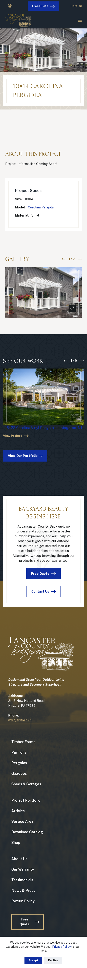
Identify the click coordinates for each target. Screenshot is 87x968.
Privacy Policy (61, 946)
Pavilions (18, 752)
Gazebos (19, 773)
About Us (19, 859)
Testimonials (22, 880)
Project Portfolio (25, 800)
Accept (33, 960)
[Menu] (80, 20)
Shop (15, 842)
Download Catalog (27, 832)
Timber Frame (23, 742)
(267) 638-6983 (20, 720)
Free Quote (40, 6)
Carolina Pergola (41, 207)
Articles (18, 811)
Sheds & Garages (26, 784)
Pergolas (19, 763)
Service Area (22, 821)
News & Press (23, 890)
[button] (63, 259)
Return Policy (23, 901)
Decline (53, 960)
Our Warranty (22, 869)
